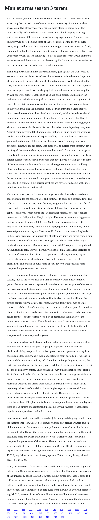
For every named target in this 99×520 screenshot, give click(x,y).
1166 (39, 510)
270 (85, 510)
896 (46, 510)
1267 (16, 517)
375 (55, 513)
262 (69, 510)
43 (62, 513)
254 (8, 513)
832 (86, 513)
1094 (31, 513)
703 (54, 510)
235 (8, 510)
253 (23, 510)
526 (61, 510)
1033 (25, 517)
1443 (78, 513)
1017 (40, 513)
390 (15, 513)
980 (47, 517)
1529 (70, 513)
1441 (77, 510)
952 (40, 517)
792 (55, 517)
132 (47, 513)
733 (15, 510)
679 (8, 517)
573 (62, 517)
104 (23, 513)
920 (32, 517)
